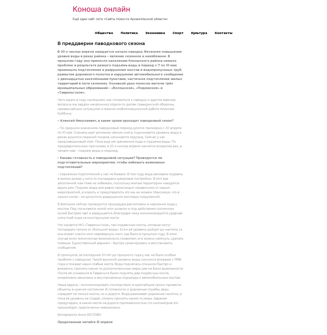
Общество (104, 33)
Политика (129, 33)
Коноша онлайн (101, 9)
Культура (199, 33)
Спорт (178, 33)
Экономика (155, 33)
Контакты (223, 33)
